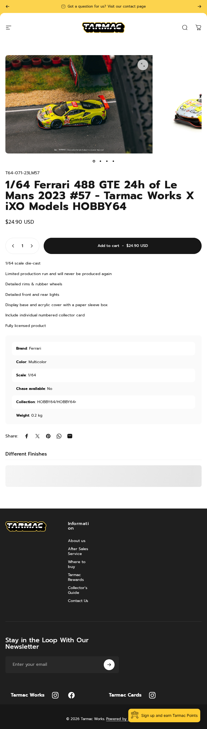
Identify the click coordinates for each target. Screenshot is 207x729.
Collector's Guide (77, 590)
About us (76, 540)
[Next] (199, 6)
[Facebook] (71, 695)
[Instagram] (55, 695)
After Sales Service (78, 551)
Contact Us (78, 600)
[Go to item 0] (94, 161)
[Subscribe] (109, 664)
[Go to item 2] (100, 161)
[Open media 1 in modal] (142, 64)
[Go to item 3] (107, 161)
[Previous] (7, 6)
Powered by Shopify (123, 718)
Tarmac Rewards (76, 577)
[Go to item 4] (113, 161)
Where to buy (76, 564)
